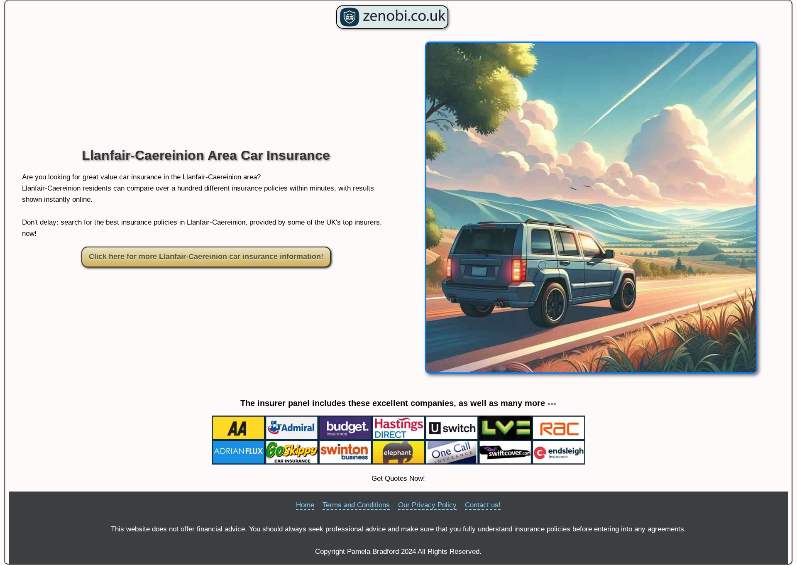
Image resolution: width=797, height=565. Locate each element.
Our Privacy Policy (427, 505)
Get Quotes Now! (398, 478)
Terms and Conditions (356, 505)
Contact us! (483, 505)
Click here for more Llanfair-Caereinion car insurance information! (206, 256)
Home (305, 505)
